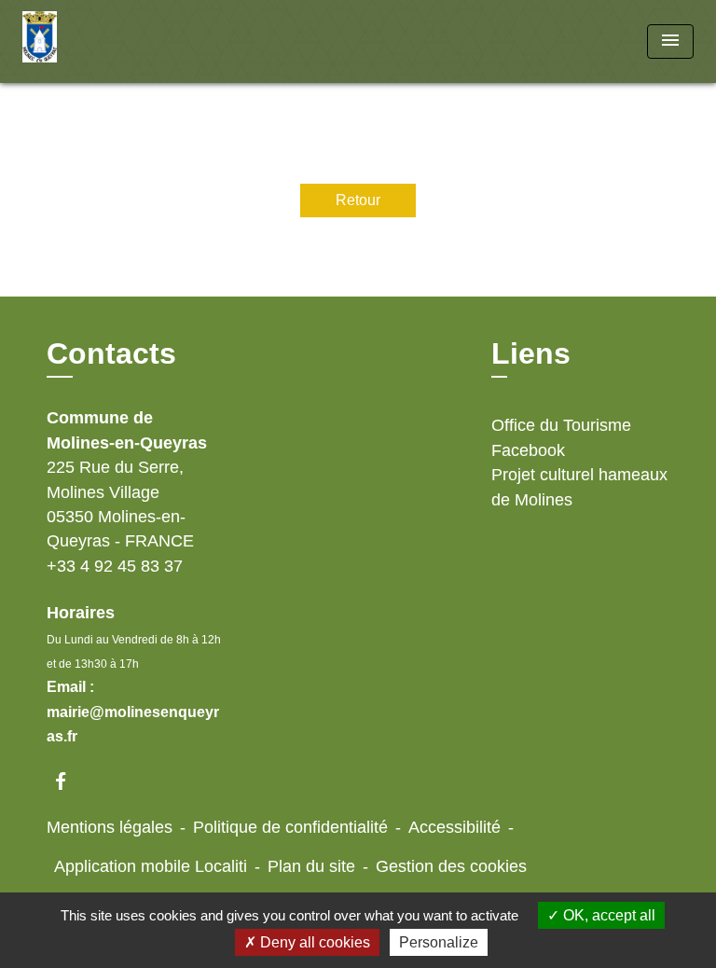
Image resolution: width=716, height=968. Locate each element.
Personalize (438, 942)
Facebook (528, 450)
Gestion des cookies (451, 866)
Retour (358, 200)
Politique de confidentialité (290, 827)
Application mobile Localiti (150, 866)
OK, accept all (607, 915)
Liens (531, 353)
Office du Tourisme (561, 425)
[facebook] (69, 781)
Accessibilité (454, 827)
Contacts (111, 353)
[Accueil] (92, 41)
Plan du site (311, 866)
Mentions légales (109, 827)
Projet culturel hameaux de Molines (579, 486)
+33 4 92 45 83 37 (115, 566)
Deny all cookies (313, 942)
